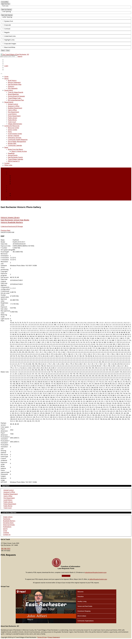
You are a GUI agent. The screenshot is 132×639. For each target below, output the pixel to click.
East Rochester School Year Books (15, 220)
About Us (11, 198)
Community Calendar (15, 145)
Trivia (13, 194)
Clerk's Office (12, 110)
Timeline (14, 196)
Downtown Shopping (83, 611)
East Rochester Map (14, 84)
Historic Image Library (10, 217)
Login (6, 66)
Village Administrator (15, 124)
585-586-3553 (5, 549)
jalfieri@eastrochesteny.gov (98, 579)
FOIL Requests (13, 88)
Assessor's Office (13, 106)
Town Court (12, 122)
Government (8, 90)
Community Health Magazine (17, 140)
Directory (11, 86)
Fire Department (13, 112)
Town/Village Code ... (15, 98)
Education (80, 596)
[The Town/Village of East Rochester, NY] (15, 54)
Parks (10, 132)
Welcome (80, 592)
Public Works (12, 120)
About (6, 78)
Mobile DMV (12, 143)
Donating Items (16, 182)
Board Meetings (13, 94)
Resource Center (13, 128)
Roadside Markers (17, 180)
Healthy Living (81, 601)
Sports (10, 188)
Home (6, 77)
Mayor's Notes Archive (19, 151)
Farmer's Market (13, 136)
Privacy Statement (54, 637)
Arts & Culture (81, 616)
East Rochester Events (15, 157)
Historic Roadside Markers (12, 222)
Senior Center (12, 130)
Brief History (12, 80)
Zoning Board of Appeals (16, 96)
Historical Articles (9, 525)
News (6, 147)
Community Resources (11, 126)
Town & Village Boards (15, 92)
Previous (4, 230)
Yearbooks (15, 178)
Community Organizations (85, 621)
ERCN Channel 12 (14, 161)
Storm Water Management (17, 141)
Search (20, 56)
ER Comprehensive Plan (16, 100)
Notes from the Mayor (15, 149)
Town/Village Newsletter (16, 190)
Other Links (8, 165)
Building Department (15, 108)
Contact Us (11, 199)
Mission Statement (14, 82)
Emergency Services (14, 138)
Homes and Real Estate (84, 606)
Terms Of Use (42, 637)
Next (8, 230)
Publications (12, 186)
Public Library (12, 118)
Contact (7, 163)
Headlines (11, 153)
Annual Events (13, 155)
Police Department (14, 116)
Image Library (16, 176)
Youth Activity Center (15, 134)
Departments (8, 102)
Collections (11, 174)
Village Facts (12, 192)
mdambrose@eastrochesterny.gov (95, 572)
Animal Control (13, 104)
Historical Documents (18, 184)
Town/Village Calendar (15, 159)
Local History (12, 114)
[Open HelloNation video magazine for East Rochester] (23, 591)
